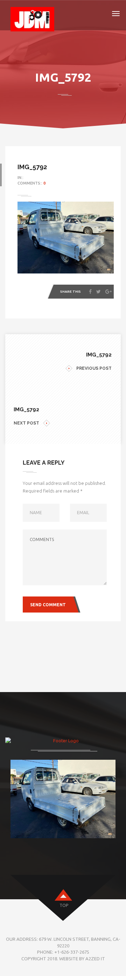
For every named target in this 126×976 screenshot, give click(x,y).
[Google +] (108, 291)
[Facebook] (90, 291)
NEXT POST (26, 423)
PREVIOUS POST (94, 368)
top (63, 905)
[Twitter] (98, 291)
